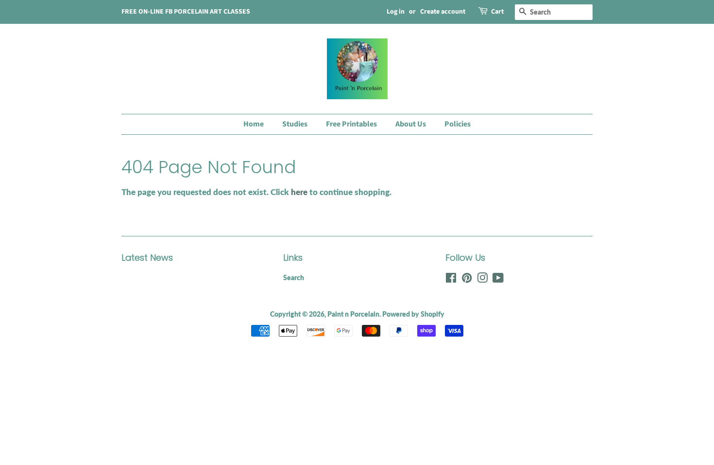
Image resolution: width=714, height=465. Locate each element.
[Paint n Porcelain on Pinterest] (466, 279)
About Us (410, 124)
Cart (497, 12)
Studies (294, 124)
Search (293, 277)
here (299, 192)
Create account (442, 12)
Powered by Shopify (413, 314)
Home (253, 124)
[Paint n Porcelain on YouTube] (498, 279)
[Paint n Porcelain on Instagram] (482, 279)
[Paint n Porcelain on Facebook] (451, 279)
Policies (457, 124)
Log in (396, 12)
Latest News (147, 257)
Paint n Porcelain (353, 314)
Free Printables (351, 124)
